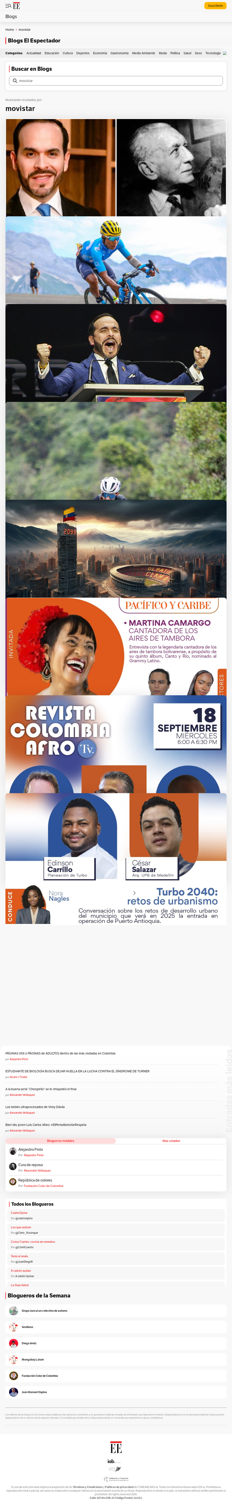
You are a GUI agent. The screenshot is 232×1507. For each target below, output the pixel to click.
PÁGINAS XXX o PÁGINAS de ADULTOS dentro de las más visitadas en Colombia (60, 1053)
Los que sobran (21, 1227)
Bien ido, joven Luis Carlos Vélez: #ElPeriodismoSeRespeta (45, 1125)
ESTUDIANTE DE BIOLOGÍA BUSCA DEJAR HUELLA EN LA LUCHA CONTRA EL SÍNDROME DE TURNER (77, 1071)
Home (9, 30)
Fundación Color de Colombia (43, 1186)
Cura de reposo (30, 1165)
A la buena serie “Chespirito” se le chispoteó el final (40, 1089)
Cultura (68, 53)
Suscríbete (215, 6)
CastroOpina (19, 1213)
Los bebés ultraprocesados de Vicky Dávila (35, 1107)
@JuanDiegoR (24, 1261)
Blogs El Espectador (34, 40)
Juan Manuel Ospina (34, 1392)
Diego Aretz (29, 1343)
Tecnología (213, 53)
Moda (163, 53)
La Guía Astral (20, 1285)
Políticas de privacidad (119, 1487)
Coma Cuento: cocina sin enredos (33, 1242)
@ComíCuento (24, 1247)
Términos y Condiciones (88, 1487)
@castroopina (23, 1218)
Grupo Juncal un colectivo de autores (44, 1310)
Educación (52, 53)
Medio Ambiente (143, 53)
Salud (187, 53)
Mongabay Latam (33, 1359)
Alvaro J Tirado (18, 1077)
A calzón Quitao (24, 1276)
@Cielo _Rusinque (26, 1232)
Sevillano (27, 1327)
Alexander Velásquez (22, 1095)
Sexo (198, 53)
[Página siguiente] (134, 893)
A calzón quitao (21, 1271)
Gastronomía (119, 53)
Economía (100, 53)
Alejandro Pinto (19, 1059)
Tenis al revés (19, 1256)
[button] (226, 53)
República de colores (35, 1180)
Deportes (82, 53)
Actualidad (34, 53)
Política (175, 53)
